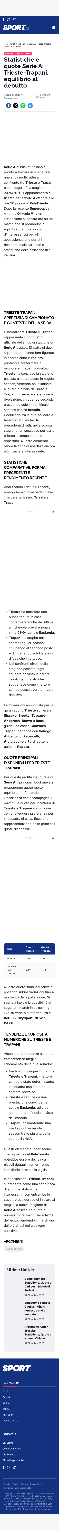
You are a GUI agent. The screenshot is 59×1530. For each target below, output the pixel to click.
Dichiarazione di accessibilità (17, 1488)
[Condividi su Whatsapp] (23, 105)
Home (7, 44)
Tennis (6, 1408)
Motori (6, 1403)
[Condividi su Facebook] (8, 105)
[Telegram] (14, 19)
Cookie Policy (36, 1484)
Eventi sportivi (14, 1248)
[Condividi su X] (15, 105)
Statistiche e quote (18, 53)
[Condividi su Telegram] (30, 105)
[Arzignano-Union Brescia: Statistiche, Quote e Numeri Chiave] (14, 1335)
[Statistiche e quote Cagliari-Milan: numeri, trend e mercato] (14, 1311)
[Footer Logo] (29, 1368)
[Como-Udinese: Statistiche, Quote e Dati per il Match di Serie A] (14, 1287)
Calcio (6, 1391)
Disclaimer (8, 1454)
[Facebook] (4, 19)
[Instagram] (9, 19)
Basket (6, 1397)
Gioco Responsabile (13, 1460)
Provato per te (10, 1420)
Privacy (25, 1484)
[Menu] (53, 27)
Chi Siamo (8, 1442)
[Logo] (16, 27)
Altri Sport (8, 1414)
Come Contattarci (12, 1448)
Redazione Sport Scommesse (13, 96)
